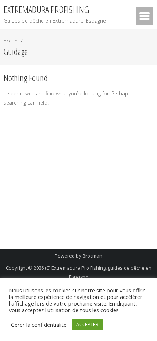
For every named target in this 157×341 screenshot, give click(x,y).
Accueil (12, 40)
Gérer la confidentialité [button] (38, 324)
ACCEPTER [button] (87, 324)
